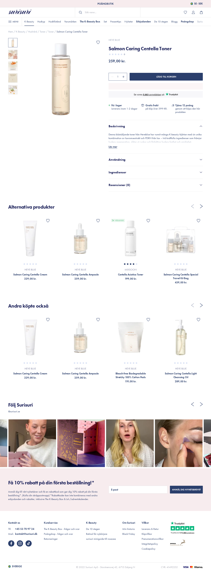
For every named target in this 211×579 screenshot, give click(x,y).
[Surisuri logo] (19, 12)
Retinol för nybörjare (96, 534)
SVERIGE (17, 566)
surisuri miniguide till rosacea (101, 538)
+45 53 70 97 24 (24, 529)
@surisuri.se (14, 411)
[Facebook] (11, 543)
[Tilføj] (124, 76)
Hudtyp (41, 21)
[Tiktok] (28, 543)
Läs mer (113, 146)
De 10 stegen (161, 21)
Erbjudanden (143, 21)
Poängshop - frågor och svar (58, 534)
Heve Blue (114, 40)
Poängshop (187, 21)
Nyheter (128, 21)
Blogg (174, 21)
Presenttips (115, 21)
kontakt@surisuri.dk (26, 534)
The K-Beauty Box (90, 21)
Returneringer (51, 538)
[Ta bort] (112, 76)
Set (105, 21)
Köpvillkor (147, 534)
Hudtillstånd (55, 21)
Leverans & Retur (150, 529)
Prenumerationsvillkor (153, 538)
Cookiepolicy (148, 548)
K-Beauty (29, 21)
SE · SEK (198, 3)
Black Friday (128, 534)
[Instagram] (20, 543)
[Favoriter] (98, 42)
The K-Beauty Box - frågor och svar (62, 529)
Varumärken (70, 21)
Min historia (128, 529)
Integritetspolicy (150, 543)
